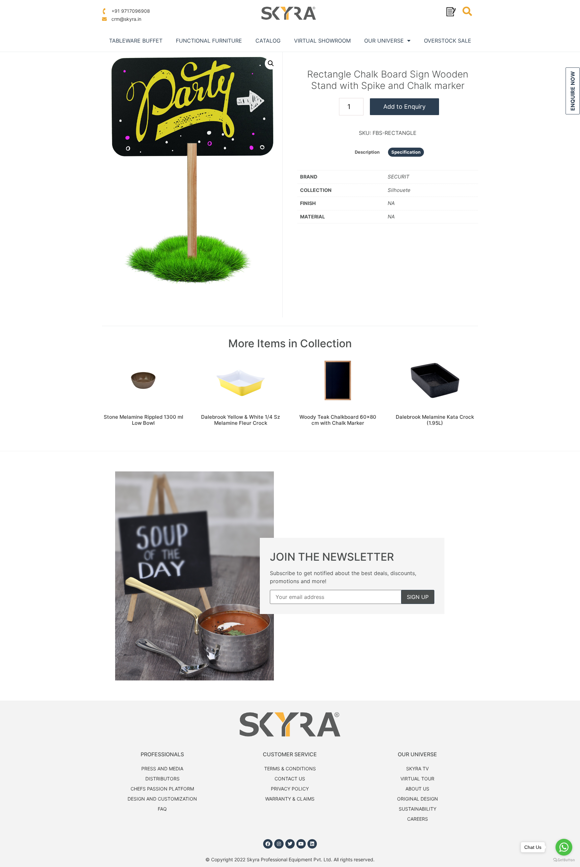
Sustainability (417, 809)
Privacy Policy (290, 789)
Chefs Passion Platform (162, 789)
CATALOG (268, 40)
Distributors (162, 778)
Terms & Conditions (290, 768)
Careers (417, 819)
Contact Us (290, 778)
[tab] (367, 152)
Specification (406, 152)
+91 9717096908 (130, 11)
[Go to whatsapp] (563, 847)
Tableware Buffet (135, 40)
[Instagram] (279, 844)
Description (367, 152)
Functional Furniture (209, 40)
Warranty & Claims (290, 799)
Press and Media (162, 768)
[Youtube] (301, 844)
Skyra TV (417, 768)
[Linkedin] (312, 844)
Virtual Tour (417, 778)
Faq (162, 809)
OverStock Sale (447, 40)
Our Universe (384, 40)
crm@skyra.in (125, 19)
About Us (417, 789)
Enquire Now (572, 91)
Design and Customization (162, 799)
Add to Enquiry (404, 106)
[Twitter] (290, 844)
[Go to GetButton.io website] (564, 860)
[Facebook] (268, 844)
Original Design (417, 799)
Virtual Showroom (322, 40)
